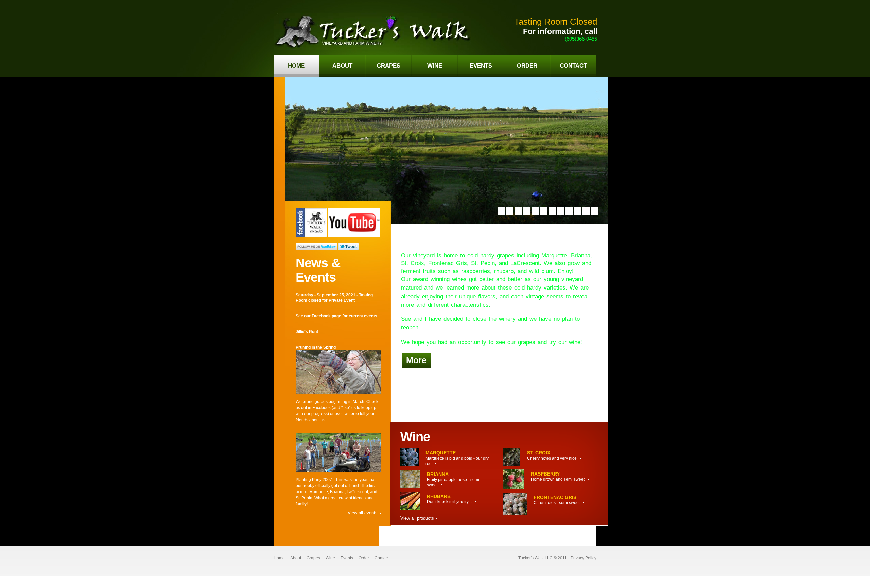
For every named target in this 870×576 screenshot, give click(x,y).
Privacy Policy (583, 558)
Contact (382, 558)
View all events (363, 512)
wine (434, 65)
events (481, 65)
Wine (330, 558)
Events (347, 558)
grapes (388, 65)
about (342, 65)
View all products (417, 518)
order (527, 65)
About (295, 558)
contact (573, 65)
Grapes (313, 558)
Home (279, 558)
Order (364, 558)
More (416, 360)
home (296, 65)
